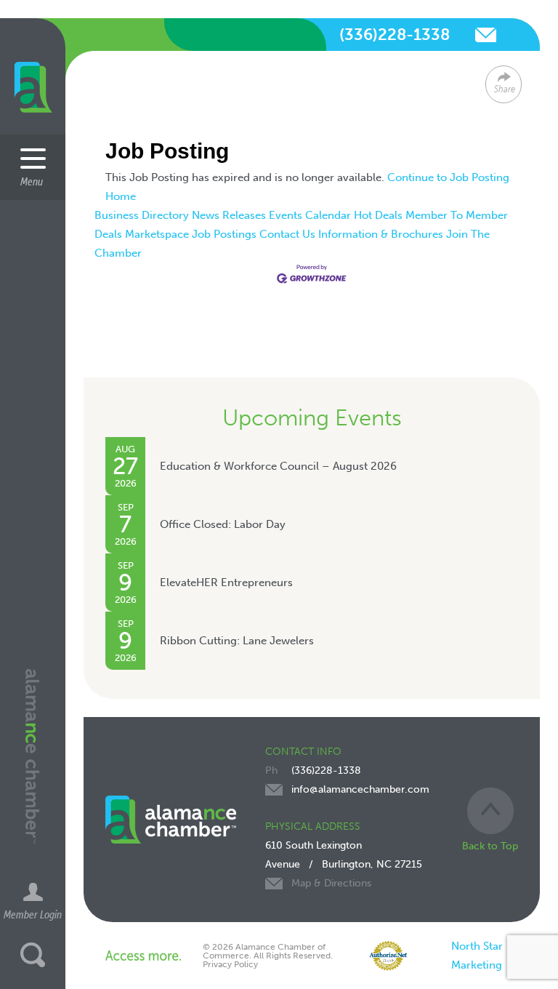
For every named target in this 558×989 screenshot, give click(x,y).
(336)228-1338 (394, 34)
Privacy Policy (230, 964)
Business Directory (141, 215)
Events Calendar (310, 215)
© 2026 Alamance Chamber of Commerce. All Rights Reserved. (268, 951)
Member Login (33, 914)
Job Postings (224, 234)
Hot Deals (378, 215)
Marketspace (157, 234)
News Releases (229, 215)
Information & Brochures (380, 234)
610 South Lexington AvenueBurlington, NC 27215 (343, 864)
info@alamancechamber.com (485, 35)
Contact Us (287, 234)
